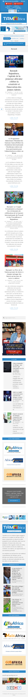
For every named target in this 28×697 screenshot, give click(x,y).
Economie (9, 224)
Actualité (15, 93)
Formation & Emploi (17, 225)
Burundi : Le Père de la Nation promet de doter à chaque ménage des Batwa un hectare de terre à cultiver (14, 274)
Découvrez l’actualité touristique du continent (14, 35)
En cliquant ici (14, 500)
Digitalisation (15, 595)
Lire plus (14, 118)
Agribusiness (11, 283)
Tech (21, 595)
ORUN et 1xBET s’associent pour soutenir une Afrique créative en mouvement (18, 396)
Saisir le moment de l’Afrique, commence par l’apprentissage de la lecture (18, 417)
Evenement (8, 225)
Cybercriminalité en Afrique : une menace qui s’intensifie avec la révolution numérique (18, 367)
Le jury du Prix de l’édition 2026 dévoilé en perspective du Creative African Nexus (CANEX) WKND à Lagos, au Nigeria (17, 574)
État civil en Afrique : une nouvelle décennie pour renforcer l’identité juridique (18, 589)
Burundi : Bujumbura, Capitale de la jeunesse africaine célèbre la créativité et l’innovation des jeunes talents (14, 80)
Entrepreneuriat (16, 224)
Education (9, 158)
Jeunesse (14, 95)
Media (16, 228)
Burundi (20, 93)
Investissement (15, 611)
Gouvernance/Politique (11, 227)
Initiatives (20, 227)
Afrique (21, 594)
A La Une (10, 93)
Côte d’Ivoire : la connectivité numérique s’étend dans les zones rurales (17, 603)
